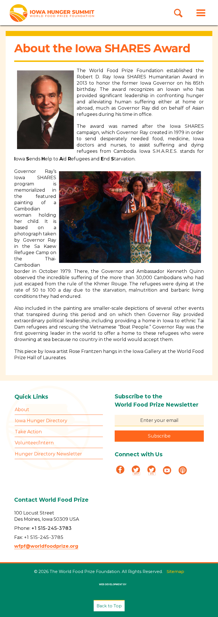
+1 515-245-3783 (52, 528)
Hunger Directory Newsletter (48, 454)
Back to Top (109, 605)
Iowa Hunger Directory (41, 420)
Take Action (28, 431)
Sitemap (175, 571)
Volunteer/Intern (34, 443)
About (22, 409)
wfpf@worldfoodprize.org (46, 546)
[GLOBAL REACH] (108, 588)
